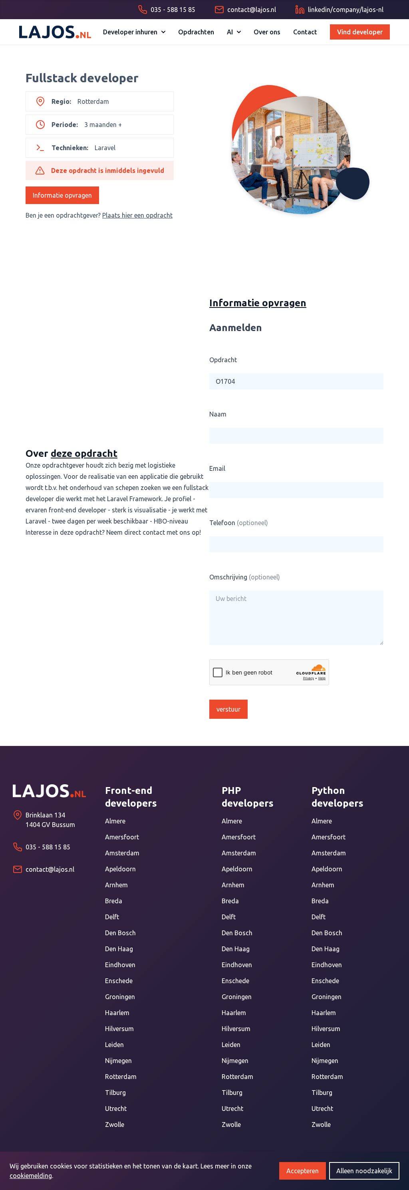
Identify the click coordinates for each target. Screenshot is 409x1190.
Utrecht (116, 1108)
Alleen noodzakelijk (364, 1170)
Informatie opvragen (62, 195)
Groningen (120, 996)
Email (217, 468)
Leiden (114, 1044)
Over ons (267, 32)
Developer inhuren (130, 32)
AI (230, 32)
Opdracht (223, 359)
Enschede (119, 980)
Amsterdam (122, 853)
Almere (115, 821)
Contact (305, 32)
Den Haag (119, 948)
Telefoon (238, 522)
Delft (112, 916)
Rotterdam (121, 1076)
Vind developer (360, 32)
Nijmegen (118, 1060)
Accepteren (302, 1170)
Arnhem (116, 885)
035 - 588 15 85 (48, 847)
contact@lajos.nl (50, 869)
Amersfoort (122, 837)
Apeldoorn (120, 869)
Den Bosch (120, 932)
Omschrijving (244, 577)
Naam (217, 414)
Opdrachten (196, 32)
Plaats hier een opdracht (137, 215)
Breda (113, 900)
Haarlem (117, 1012)
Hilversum (119, 1028)
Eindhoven (120, 964)
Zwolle (114, 1124)
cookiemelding (31, 1175)
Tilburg (115, 1092)
